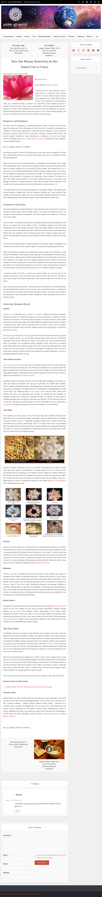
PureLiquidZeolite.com (51, 714)
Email (5, 864)
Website (6, 873)
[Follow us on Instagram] (83, 50)
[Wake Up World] (51, 17)
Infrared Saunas (44, 563)
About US (4, 2)
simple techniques (57, 606)
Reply (17, 811)
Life (33, 36)
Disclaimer (22, 894)
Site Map (38, 894)
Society (71, 36)
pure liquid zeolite (38, 391)
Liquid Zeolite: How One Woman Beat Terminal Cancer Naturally (29, 687)
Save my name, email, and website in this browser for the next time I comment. (51, 856)
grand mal (23, 139)
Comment (7, 835)
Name (6, 855)
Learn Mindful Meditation (15, 2)
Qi (56, 184)
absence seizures (37, 139)
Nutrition (6, 314)
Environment (8, 36)
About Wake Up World (12, 894)
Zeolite (19, 273)
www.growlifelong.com (11, 619)
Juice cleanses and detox (12, 365)
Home (27, 36)
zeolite (5, 230)
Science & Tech (59, 36)
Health (18, 36)
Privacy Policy (30, 894)
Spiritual (80, 36)
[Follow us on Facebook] (74, 50)
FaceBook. (12, 716)
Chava (23, 338)
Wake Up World (51, 85)
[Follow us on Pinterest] (88, 50)
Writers (89, 36)
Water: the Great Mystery (56, 480)
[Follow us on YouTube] (98, 50)
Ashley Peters (42, 79)
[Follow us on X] (78, 50)
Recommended (44, 36)
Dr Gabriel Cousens (28, 375)
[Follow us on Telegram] (93, 50)
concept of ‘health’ (52, 644)
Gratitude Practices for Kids (32, 2)
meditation (13, 574)
